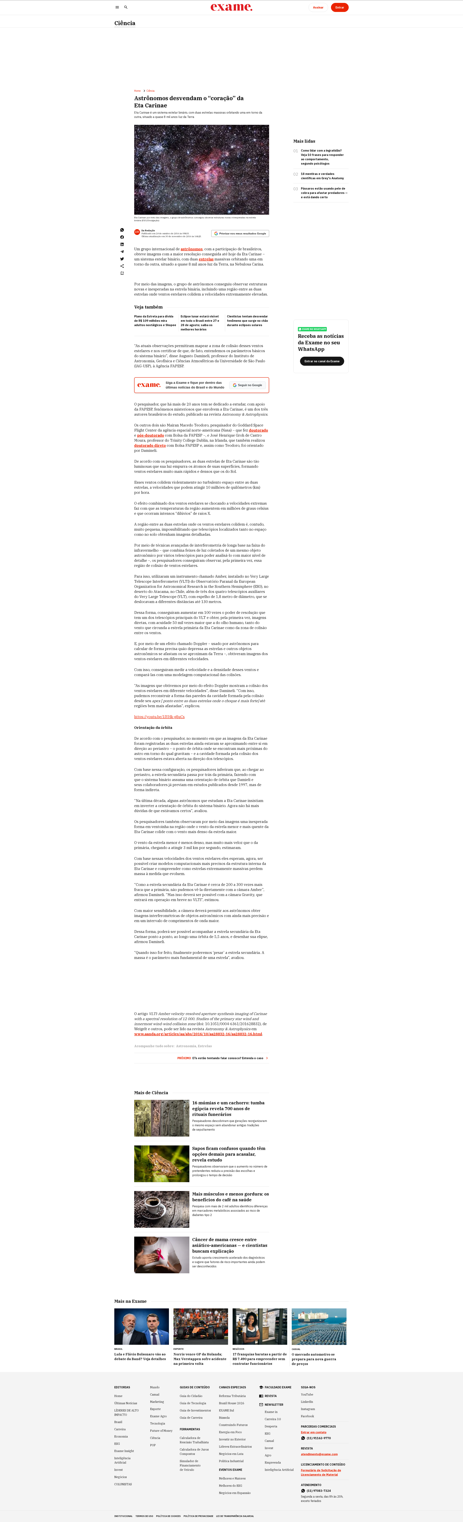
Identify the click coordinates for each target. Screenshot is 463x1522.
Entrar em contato (313, 1432)
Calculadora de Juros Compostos (194, 1452)
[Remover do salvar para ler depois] (122, 273)
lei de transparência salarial (235, 1516)
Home (137, 90)
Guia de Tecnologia (193, 1403)
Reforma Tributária (232, 1396)
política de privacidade (198, 1516)
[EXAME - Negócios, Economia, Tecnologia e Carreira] (231, 7)
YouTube (307, 1394)
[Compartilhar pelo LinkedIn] (122, 244)
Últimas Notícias (125, 1403)
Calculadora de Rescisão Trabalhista (194, 1440)
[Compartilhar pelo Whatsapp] (122, 230)
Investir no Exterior (232, 1439)
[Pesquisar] (126, 7)
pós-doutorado (150, 435)
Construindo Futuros (233, 1425)
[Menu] (117, 7)
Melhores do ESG (230, 1485)
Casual (154, 1394)
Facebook (307, 1416)
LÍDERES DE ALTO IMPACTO (126, 1413)
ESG (117, 1443)
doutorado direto (150, 445)
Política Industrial (231, 1461)
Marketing (157, 1402)
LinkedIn (307, 1402)
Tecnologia (157, 1423)
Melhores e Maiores (232, 1478)
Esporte (155, 1409)
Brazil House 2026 (231, 1403)
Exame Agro (158, 1416)
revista (271, 1396)
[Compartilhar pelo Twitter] (122, 259)
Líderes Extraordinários (235, 1446)
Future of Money (161, 1430)
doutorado (258, 430)
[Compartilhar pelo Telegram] (122, 251)
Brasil (118, 1422)
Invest (118, 1470)
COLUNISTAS (123, 1484)
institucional (123, 1516)
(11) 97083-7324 (319, 1491)
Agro (268, 1455)
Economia (121, 1436)
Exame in (271, 1412)
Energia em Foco (230, 1432)
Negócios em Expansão (235, 1493)
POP (153, 1445)
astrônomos (192, 249)
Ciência (124, 23)
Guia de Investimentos (195, 1410)
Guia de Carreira (191, 1417)
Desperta (271, 1426)
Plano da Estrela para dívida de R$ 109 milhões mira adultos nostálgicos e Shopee (155, 321)
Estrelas (205, 1046)
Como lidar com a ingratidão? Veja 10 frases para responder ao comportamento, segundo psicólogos (322, 157)
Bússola (224, 1417)
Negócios (120, 1477)
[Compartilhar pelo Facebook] (122, 237)
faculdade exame (278, 1387)
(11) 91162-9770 (319, 1438)
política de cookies (168, 1516)
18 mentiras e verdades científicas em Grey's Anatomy (322, 176)
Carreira (120, 1429)
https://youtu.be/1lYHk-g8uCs (159, 716)
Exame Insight (124, 1451)
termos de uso (144, 1516)
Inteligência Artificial (122, 1460)
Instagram (308, 1409)
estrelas (206, 259)
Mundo (155, 1387)
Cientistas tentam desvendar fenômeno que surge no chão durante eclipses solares (247, 321)
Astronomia (186, 1046)
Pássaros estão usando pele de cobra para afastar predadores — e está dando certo (324, 193)
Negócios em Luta (231, 1454)
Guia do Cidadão (191, 1396)
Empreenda (273, 1462)
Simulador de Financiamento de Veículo (190, 1465)
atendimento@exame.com (319, 1454)
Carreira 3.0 (273, 1419)
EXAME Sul (226, 1410)
